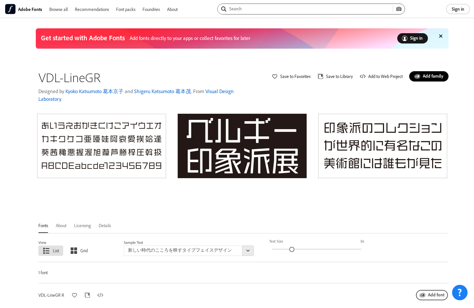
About (172, 9)
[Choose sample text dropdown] (248, 250)
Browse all (58, 9)
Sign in (458, 9)
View (42, 242)
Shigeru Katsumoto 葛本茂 (162, 91)
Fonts (43, 225)
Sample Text (133, 242)
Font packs (125, 9)
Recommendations (92, 9)
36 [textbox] (362, 241)
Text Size (276, 241)
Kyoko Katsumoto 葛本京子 (94, 91)
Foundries (151, 9)
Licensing (82, 225)
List (56, 250)
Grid (84, 250)
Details (105, 225)
